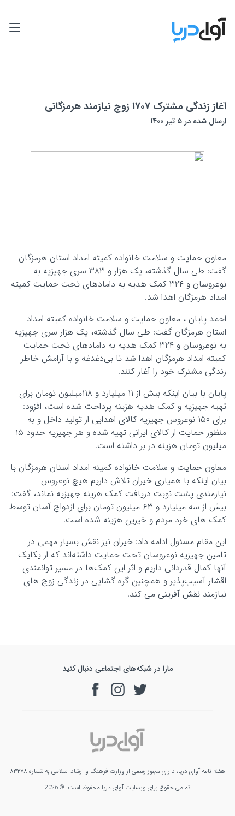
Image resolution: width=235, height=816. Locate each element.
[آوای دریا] (199, 40)
